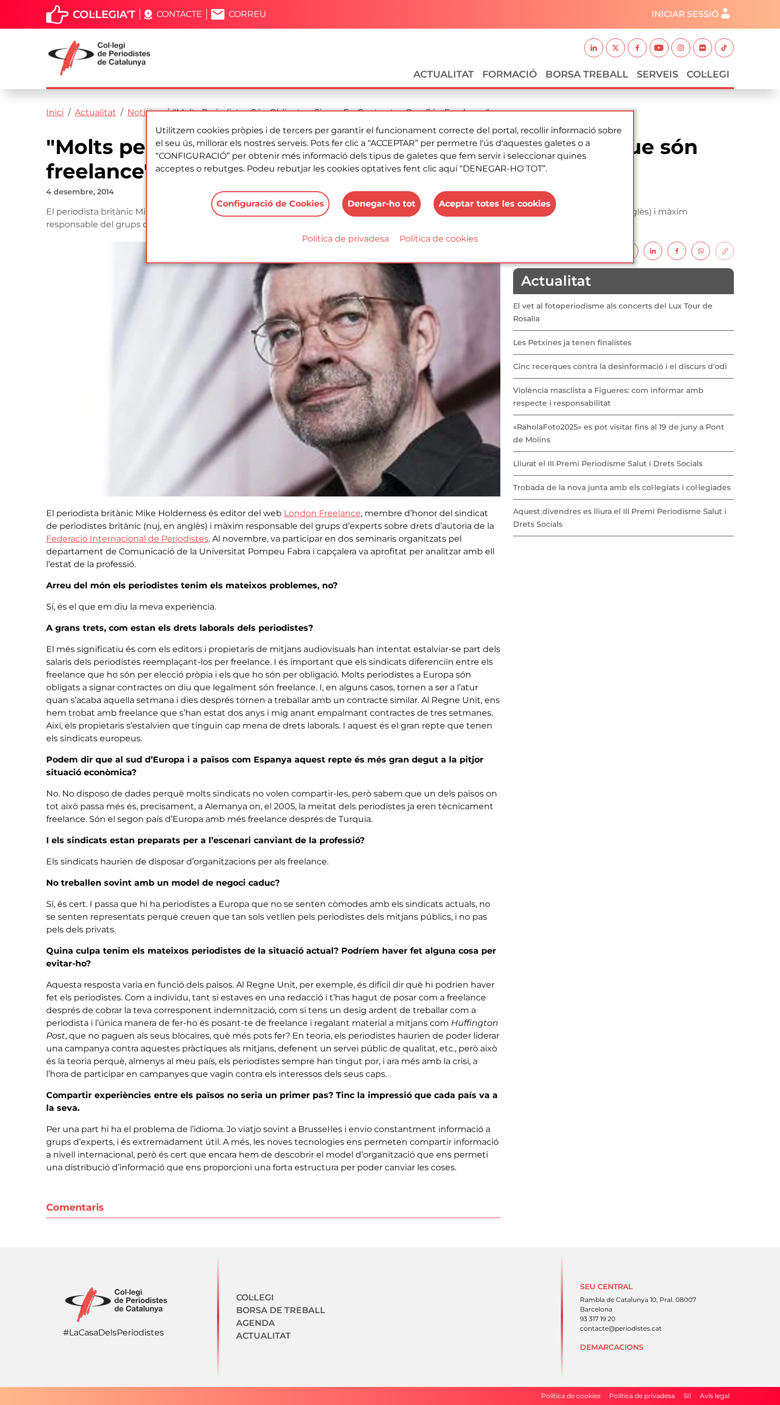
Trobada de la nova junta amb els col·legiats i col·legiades (622, 487)
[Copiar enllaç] (724, 250)
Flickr (702, 47)
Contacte (179, 14)
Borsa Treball (586, 74)
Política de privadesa (345, 239)
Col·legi (708, 74)
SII (687, 1396)
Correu (247, 14)
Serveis (657, 74)
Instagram (680, 47)
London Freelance (322, 513)
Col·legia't (104, 14)
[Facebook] (677, 250)
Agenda (255, 1323)
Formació (509, 74)
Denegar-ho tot (381, 204)
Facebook (637, 47)
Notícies (144, 112)
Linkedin (593, 47)
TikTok (724, 47)
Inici (55, 112)
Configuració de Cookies (270, 204)
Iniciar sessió (685, 14)
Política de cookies (439, 239)
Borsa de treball (280, 1310)
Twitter (615, 47)
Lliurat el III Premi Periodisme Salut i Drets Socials (608, 463)
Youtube (659, 47)
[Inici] (103, 58)
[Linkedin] (653, 250)
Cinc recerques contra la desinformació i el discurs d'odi (620, 366)
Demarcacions (612, 1347)
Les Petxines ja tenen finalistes (572, 342)
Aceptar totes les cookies (495, 204)
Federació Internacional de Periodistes (127, 539)
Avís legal (715, 1396)
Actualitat (443, 74)
